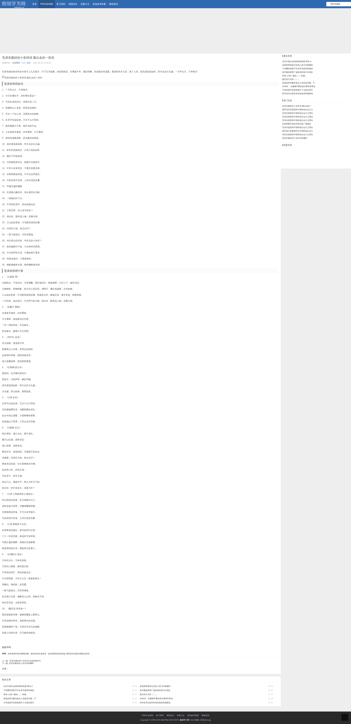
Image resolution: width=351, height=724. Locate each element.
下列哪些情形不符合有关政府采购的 (18, 690)
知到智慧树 (322, 159)
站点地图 (195, 720)
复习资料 (60, 4)
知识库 (338, 150)
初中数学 (296, 163)
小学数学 (312, 159)
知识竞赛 (308, 150)
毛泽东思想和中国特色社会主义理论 (297, 113)
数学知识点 (287, 155)
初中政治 (287, 159)
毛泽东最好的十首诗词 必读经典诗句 (25, 661)
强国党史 (73, 4)
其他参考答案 (99, 4)
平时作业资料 (46, 4)
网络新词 (113, 4)
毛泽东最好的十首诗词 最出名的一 (297, 106)
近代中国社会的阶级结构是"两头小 (18, 686)
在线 (291, 150)
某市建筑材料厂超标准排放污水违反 (155, 690)
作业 (285, 150)
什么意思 (330, 150)
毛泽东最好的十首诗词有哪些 (21, 663)
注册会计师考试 (299, 159)
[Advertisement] (175, 31)
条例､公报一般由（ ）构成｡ (15, 694)
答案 (322, 150)
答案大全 (85, 4)
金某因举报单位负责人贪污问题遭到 (155, 686)
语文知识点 (299, 155)
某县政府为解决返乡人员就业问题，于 (19, 698)
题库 (316, 150)
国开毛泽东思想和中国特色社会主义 (297, 109)
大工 (345, 150)
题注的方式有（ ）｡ (148, 694)
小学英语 (287, 163)
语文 (29, 63)
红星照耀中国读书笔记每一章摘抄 (296, 124)
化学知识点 (307, 163)
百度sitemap (205, 720)
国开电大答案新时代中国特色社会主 (297, 131)
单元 (314, 155)
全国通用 (16, 63)
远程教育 (298, 150)
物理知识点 (336, 155)
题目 (328, 155)
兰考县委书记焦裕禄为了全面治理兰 (18, 703)
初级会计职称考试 (337, 159)
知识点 (321, 155)
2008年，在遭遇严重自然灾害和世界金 (156, 698)
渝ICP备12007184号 (170, 720)
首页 (34, 4)
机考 (308, 155)
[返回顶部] (344, 717)
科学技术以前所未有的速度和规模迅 (155, 703)
